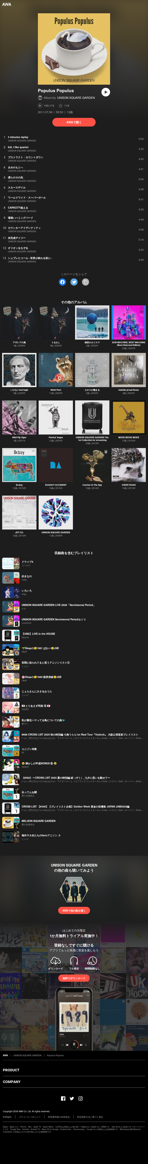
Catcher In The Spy (92, 484)
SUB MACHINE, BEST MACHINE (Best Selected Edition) (128, 344)
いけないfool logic (19, 389)
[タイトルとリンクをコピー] (85, 282)
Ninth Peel (56, 389)
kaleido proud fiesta (129, 389)
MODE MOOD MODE (128, 437)
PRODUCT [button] (11, 1070)
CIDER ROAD (129, 484)
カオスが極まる (92, 389)
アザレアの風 (19, 342)
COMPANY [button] (11, 1082)
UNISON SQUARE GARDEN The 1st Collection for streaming (92, 439)
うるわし (55, 342)
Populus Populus (55, 1055)
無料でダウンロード (74, 978)
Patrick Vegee (56, 437)
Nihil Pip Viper (19, 437)
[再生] (105, 92)
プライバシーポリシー (30, 1116)
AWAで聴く (74, 122)
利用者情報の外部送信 (59, 1116)
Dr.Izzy (19, 484)
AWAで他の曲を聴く (74, 910)
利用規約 (7, 1116)
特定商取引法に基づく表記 (90, 1116)
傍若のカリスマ (92, 342)
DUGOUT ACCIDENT (55, 484)
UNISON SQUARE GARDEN (76, 98)
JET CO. (19, 532)
